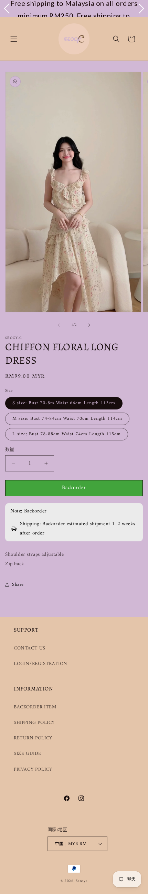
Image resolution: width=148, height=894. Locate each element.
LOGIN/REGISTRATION (40, 663)
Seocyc (81, 881)
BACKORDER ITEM (35, 707)
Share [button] (18, 584)
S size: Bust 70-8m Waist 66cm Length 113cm (63, 403)
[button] (13, 38)
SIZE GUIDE (27, 753)
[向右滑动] (89, 325)
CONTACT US (29, 648)
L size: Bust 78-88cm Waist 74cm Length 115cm (66, 434)
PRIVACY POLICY (33, 769)
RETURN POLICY (33, 738)
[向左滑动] (58, 325)
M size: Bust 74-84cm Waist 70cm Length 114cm (67, 418)
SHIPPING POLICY (34, 722)
